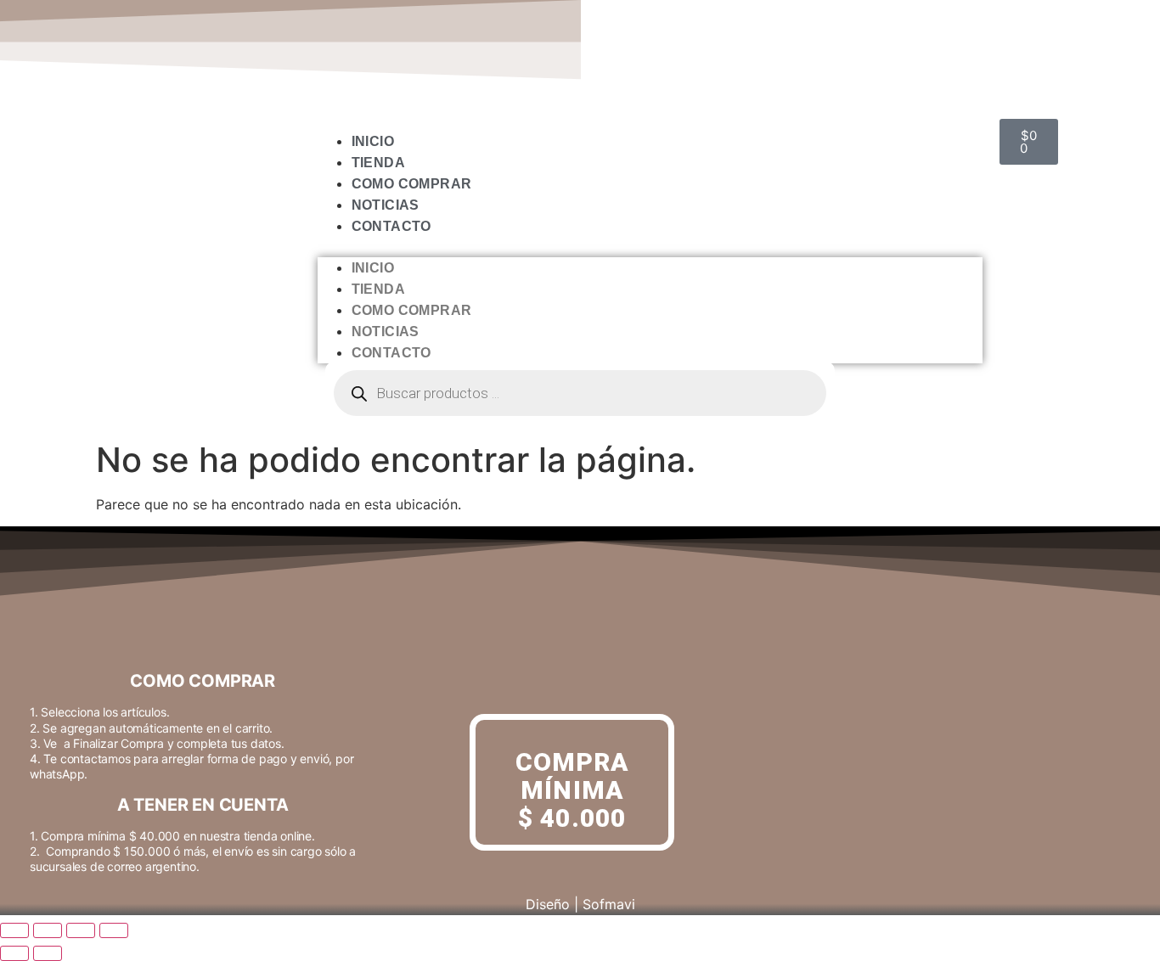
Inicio (373, 141)
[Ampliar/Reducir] (14, 930)
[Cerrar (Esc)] (113, 930)
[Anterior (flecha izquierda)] (14, 953)
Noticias (386, 205)
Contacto (391, 226)
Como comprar (412, 184)
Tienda (378, 162)
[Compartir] (80, 930)
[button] (650, 247)
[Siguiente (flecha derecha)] (47, 953)
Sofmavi (609, 904)
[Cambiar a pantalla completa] (47, 930)
